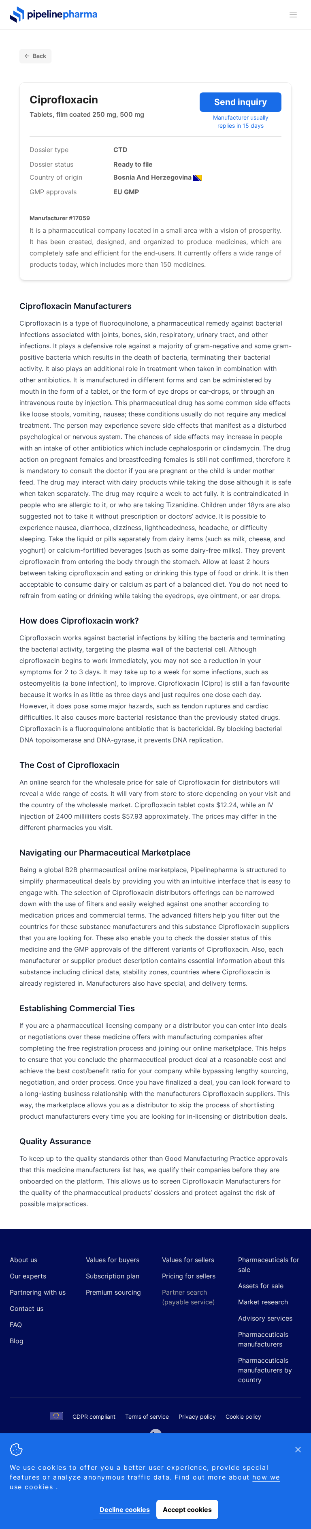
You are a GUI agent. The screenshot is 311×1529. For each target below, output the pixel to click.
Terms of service (147, 1416)
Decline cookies (125, 1509)
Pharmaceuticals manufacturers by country (265, 1370)
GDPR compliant (93, 1416)
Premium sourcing (113, 1292)
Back (39, 55)
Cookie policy (243, 1416)
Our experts (28, 1276)
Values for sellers (188, 1260)
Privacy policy (197, 1416)
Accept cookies (187, 1509)
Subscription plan (112, 1276)
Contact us (26, 1308)
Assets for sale (260, 1286)
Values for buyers (112, 1260)
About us (23, 1260)
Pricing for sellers (188, 1276)
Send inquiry (240, 102)
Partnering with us (38, 1292)
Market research (263, 1302)
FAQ (16, 1325)
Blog (16, 1341)
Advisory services (265, 1318)
